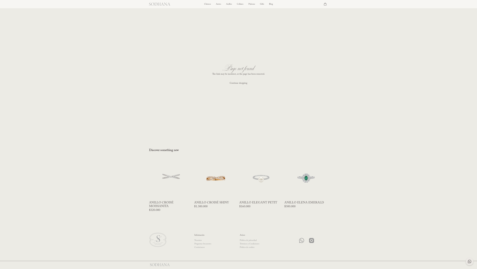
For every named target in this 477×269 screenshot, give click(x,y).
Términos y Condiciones (249, 244)
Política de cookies (247, 247)
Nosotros (198, 240)
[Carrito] (325, 4)
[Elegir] (279, 196)
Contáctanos (199, 247)
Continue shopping (238, 83)
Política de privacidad (248, 240)
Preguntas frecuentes (202, 244)
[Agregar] (189, 196)
